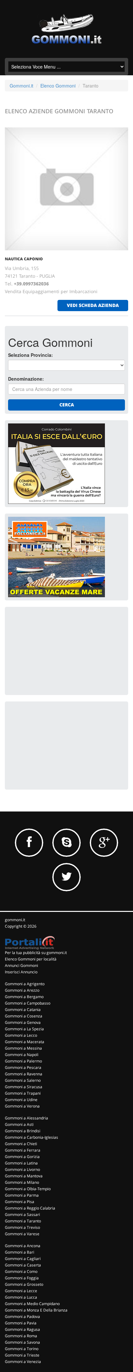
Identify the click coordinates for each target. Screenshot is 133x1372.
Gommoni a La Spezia (24, 1029)
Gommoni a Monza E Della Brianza (36, 1310)
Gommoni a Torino (21, 1348)
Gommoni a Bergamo (24, 996)
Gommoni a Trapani (23, 1093)
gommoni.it (15, 919)
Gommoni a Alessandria (26, 1118)
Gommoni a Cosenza (23, 1016)
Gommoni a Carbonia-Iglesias (31, 1137)
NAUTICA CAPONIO (24, 259)
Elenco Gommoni (58, 85)
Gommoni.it (21, 85)
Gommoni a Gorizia (22, 1156)
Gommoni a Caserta (23, 1265)
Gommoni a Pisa (19, 1201)
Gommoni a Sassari (22, 1214)
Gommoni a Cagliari (23, 1258)
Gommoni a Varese (22, 1234)
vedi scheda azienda (93, 305)
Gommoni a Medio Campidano (32, 1303)
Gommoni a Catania (23, 1009)
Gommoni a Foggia (22, 1278)
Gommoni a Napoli (21, 1054)
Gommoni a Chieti (21, 1143)
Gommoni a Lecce (21, 1290)
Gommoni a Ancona (22, 1245)
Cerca (66, 405)
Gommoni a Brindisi (22, 1131)
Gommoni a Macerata (24, 1041)
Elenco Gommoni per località (30, 959)
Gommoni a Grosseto (24, 1284)
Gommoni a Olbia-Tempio (28, 1188)
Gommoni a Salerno (23, 1080)
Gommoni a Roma (21, 1336)
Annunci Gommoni (21, 965)
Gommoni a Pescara (23, 1067)
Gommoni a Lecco (21, 1035)
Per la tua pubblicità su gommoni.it (36, 952)
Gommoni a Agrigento (25, 984)
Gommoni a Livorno (22, 1169)
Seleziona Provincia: (30, 355)
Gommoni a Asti (19, 1124)
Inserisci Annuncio (21, 972)
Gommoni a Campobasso (27, 1003)
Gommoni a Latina (21, 1163)
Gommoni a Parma (22, 1195)
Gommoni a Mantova (24, 1176)
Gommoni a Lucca (21, 1297)
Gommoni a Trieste (22, 1355)
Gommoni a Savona (22, 1342)
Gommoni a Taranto (23, 1221)
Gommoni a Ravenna (23, 1074)
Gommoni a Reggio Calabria (30, 1208)
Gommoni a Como (21, 1271)
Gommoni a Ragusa (22, 1329)
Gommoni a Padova (22, 1316)
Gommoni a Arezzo (22, 990)
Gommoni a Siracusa (23, 1086)
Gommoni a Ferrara (22, 1150)
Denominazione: (26, 378)
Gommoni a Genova (23, 1022)
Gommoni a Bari (19, 1252)
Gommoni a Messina (23, 1048)
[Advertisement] (56, 650)
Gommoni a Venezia (23, 1361)
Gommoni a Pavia (20, 1323)
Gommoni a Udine (21, 1099)
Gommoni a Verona (22, 1106)
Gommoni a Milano (22, 1182)
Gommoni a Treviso (22, 1227)
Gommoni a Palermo (23, 1061)
